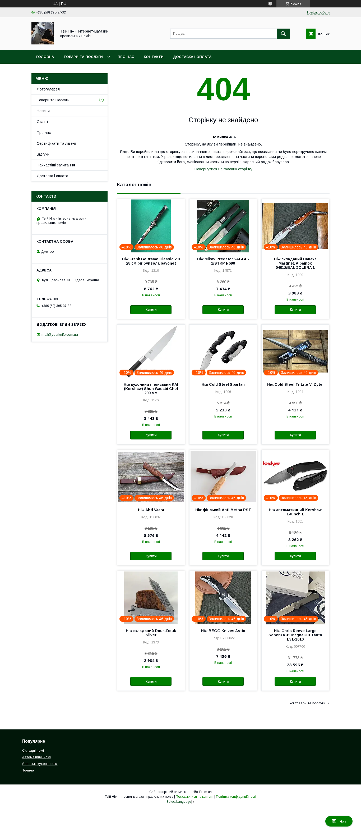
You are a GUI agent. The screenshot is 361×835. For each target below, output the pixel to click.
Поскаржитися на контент (195, 796)
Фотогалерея (48, 89)
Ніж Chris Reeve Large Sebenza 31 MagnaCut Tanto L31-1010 (295, 635)
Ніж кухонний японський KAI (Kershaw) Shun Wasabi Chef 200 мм (151, 388)
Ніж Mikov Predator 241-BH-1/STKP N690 (223, 261)
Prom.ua (205, 792)
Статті (42, 122)
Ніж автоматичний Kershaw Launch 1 (295, 512)
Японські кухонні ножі (40, 764)
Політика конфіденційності (236, 796)
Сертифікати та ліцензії (57, 143)
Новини (43, 111)
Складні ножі (33, 750)
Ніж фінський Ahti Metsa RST (223, 510)
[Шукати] (283, 34)
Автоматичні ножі (36, 757)
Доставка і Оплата (192, 57)
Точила (28, 770)
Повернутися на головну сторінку (223, 169)
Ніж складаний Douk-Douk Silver (151, 633)
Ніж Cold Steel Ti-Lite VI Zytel (295, 384)
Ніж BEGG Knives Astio (223, 631)
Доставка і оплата (52, 176)
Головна (45, 57)
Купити (151, 309)
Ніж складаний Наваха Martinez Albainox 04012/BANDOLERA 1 (295, 263)
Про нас (126, 57)
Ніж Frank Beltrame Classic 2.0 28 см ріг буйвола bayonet (151, 261)
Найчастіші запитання (56, 165)
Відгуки (43, 154)
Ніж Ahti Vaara (151, 510)
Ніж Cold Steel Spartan (223, 384)
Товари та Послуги (83, 57)
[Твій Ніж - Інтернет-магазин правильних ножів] (42, 43)
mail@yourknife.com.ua (59, 335)
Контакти (154, 57)
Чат (343, 821)
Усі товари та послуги (307, 703)
